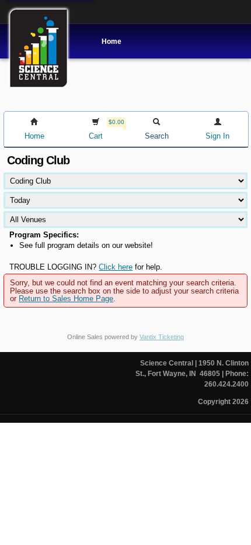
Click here (116, 267)
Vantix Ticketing (162, 336)
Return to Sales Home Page (66, 298)
